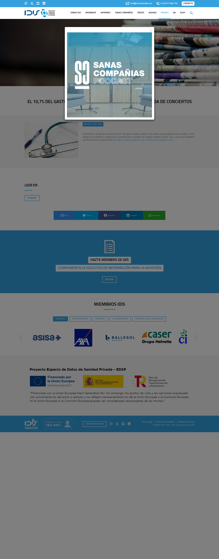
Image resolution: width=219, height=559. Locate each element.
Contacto (188, 3)
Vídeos (140, 13)
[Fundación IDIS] (40, 13)
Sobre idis (75, 13)
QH (174, 13)
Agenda (152, 13)
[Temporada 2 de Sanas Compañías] (109, 75)
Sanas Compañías (124, 13)
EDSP (182, 13)
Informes (106, 13)
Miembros (91, 13)
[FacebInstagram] (26, 3)
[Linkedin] (44, 3)
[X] (32, 3)
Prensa (164, 13)
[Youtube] (38, 3)
